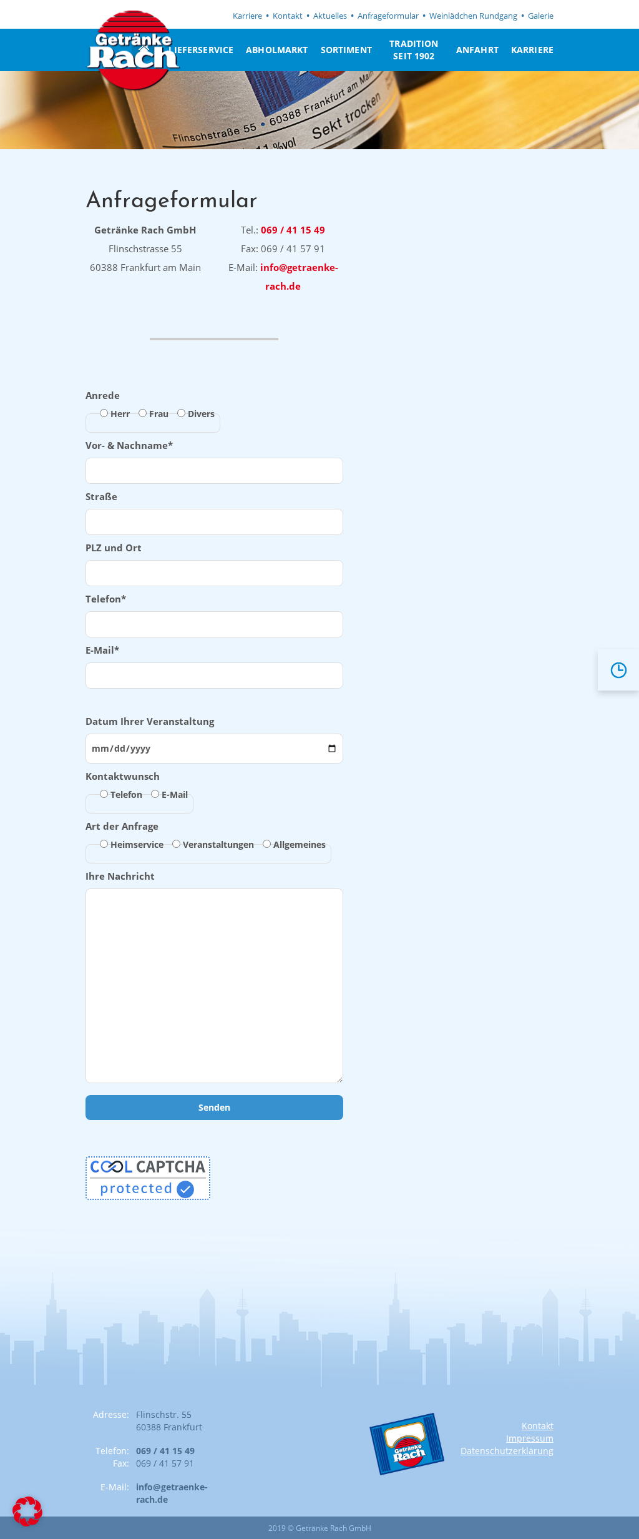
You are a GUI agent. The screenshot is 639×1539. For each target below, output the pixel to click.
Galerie (541, 15)
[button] (27, 1511)
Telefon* (105, 598)
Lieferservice (200, 50)
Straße (101, 496)
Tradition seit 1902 (413, 49)
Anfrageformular (388, 15)
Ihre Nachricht (120, 876)
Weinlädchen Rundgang (473, 15)
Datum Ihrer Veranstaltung (149, 721)
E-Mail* (102, 650)
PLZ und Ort (113, 547)
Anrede (150, 404)
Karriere (247, 15)
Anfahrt (477, 50)
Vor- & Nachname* (129, 445)
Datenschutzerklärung (507, 1451)
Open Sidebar (615, 673)
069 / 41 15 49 (293, 230)
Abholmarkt (277, 50)
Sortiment (346, 50)
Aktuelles (330, 15)
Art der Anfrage (205, 835)
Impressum (530, 1438)
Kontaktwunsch (136, 785)
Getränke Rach (132, 51)
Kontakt (288, 15)
